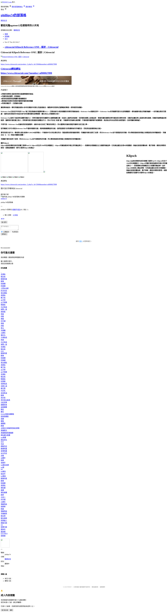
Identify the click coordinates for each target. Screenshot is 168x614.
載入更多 (4, 222)
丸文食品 (4, 307)
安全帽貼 (4, 293)
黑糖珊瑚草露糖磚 (7, 433)
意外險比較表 (5, 400)
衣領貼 (3, 274)
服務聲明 (102, 587)
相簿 (6, 34)
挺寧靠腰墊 (5, 416)
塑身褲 (3, 531)
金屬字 (3, 462)
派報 (2, 455)
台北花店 (4, 453)
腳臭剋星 (4, 279)
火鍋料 (3, 333)
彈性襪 (3, 488)
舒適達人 (4, 520)
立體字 (3, 458)
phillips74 (4, 198)
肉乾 (2, 326)
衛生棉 (3, 516)
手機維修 (4, 513)
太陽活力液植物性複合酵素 (10, 428)
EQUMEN (4, 533)
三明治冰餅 (5, 288)
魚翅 (2, 340)
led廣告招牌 (5, 465)
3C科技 (15, 215)
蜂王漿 (3, 388)
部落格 (7, 36)
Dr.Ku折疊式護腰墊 (7, 414)
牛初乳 (3, 390)
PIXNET (69, 587)
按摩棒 (3, 506)
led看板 (3, 476)
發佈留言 (4, 234)
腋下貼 (3, 297)
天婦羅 (3, 330)
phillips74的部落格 (13, 15)
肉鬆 (2, 316)
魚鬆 (2, 314)
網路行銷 (4, 523)
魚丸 (2, 328)
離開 (11, 610)
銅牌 (2, 460)
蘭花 (2, 412)
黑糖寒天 (4, 430)
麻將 (2, 495)
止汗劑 (3, 300)
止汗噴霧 (4, 302)
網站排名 (4, 440)
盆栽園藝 (4, 407)
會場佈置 (4, 451)
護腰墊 (3, 423)
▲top (2, 218)
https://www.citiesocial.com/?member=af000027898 (26, 73)
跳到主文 (4, 20)
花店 (2, 444)
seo (2, 525)
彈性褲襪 (4, 492)
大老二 (3, 497)
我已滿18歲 (5, 610)
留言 (18, 209)
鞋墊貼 (3, 304)
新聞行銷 (4, 527)
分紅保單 (4, 402)
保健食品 (4, 383)
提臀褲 (3, 536)
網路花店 (4, 446)
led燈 (2, 467)
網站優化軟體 (5, 435)
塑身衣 (3, 529)
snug (2, 351)
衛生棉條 (4, 518)
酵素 (2, 395)
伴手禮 (3, 321)
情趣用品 (4, 504)
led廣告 (3, 471)
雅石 (2, 409)
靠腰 (2, 419)
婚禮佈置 (4, 448)
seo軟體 (3, 437)
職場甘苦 (17, 30)
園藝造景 (4, 405)
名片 (6, 39)
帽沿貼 (3, 276)
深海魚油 (4, 393)
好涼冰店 (4, 290)
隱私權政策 (95, 587)
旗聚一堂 (4, 309)
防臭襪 (3, 286)
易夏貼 (3, 295)
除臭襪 (3, 283)
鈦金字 (3, 474)
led (2, 469)
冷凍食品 (4, 337)
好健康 (3, 381)
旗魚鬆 (3, 312)
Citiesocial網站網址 (11, 68)
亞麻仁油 (4, 386)
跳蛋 (2, 509)
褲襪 (2, 490)
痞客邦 (14, 209)
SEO (2, 441)
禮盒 (2, 319)
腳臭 (2, 281)
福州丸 (3, 335)
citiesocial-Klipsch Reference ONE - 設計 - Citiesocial (31, 47)
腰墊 (2, 421)
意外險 (3, 398)
